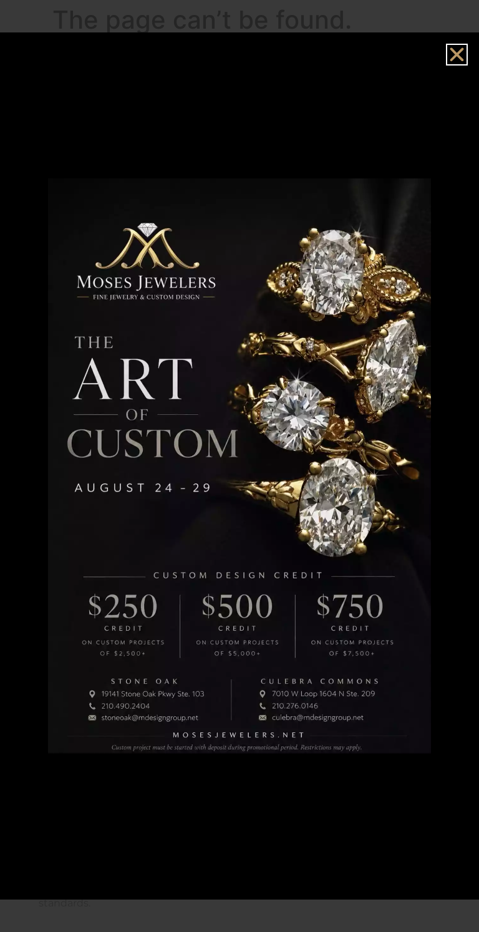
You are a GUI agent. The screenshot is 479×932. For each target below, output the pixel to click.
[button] (457, 54)
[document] (239, 466)
